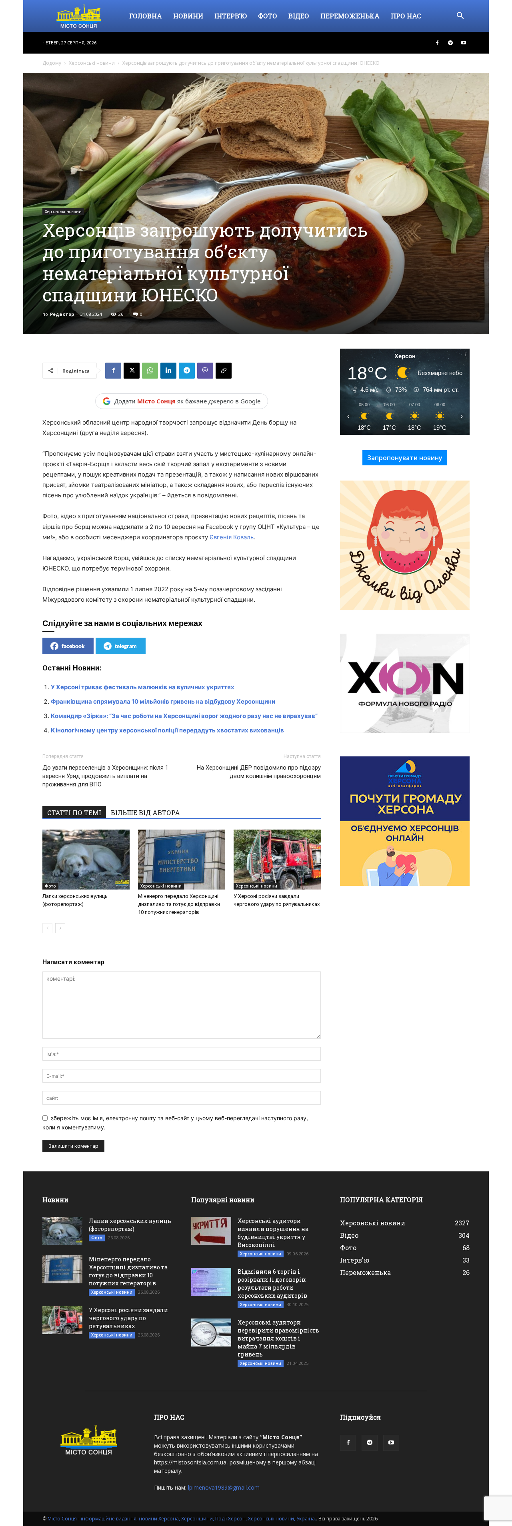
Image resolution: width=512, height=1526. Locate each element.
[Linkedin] (168, 371)
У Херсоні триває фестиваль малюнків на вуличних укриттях (142, 687)
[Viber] (205, 371)
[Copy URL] (224, 371)
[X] (132, 371)
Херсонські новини (92, 63)
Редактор (62, 314)
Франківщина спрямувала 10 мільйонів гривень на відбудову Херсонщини (163, 701)
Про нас (406, 16)
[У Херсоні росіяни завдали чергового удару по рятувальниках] (277, 860)
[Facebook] (437, 43)
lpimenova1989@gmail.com (224, 1487)
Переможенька (350, 16)
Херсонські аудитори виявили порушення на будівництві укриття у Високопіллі (273, 1233)
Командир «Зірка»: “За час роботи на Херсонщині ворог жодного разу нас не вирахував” (184, 716)
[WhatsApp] (150, 371)
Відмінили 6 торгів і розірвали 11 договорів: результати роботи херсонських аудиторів (272, 1283)
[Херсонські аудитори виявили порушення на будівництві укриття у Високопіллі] (211, 1231)
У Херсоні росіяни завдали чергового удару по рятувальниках (128, 1318)
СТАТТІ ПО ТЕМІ (74, 812)
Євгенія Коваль (232, 537)
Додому (51, 63)
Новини (188, 16)
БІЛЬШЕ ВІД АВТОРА (145, 812)
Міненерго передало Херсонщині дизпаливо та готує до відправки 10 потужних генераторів (179, 904)
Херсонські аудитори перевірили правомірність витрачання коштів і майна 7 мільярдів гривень (278, 1338)
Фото (267, 16)
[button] (460, 16)
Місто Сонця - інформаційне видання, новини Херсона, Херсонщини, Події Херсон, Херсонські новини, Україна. (182, 1518)
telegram (126, 645)
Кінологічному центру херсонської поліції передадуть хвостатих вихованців (167, 730)
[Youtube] (464, 43)
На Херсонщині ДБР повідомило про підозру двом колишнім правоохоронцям (259, 772)
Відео (298, 16)
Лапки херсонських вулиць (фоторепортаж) (130, 1225)
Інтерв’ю (230, 16)
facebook (73, 645)
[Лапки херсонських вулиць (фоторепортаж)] (86, 860)
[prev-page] (47, 928)
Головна (145, 16)
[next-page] (60, 928)
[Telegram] (450, 43)
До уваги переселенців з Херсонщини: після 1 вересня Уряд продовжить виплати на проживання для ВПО (105, 776)
